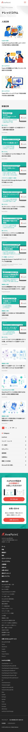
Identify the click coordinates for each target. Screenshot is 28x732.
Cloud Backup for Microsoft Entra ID (10, 677)
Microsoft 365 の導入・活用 (8, 584)
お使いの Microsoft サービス (9, 639)
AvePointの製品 (6, 660)
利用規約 (4, 723)
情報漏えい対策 (5, 618)
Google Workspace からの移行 (8, 591)
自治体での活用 (5, 630)
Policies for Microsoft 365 (7, 689)
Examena (4, 706)
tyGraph (3, 699)
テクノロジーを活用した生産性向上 (9, 623)
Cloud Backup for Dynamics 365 (9, 675)
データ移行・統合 (5, 596)
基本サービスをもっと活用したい (9, 625)
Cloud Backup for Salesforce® (8, 670)
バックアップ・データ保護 (7, 613)
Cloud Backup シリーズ (7, 663)
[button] (25, 2)
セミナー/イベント (6, 558)
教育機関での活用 (5, 632)
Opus (3, 692)
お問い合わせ (5, 570)
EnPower (4, 697)
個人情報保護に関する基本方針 (16, 720)
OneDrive (4, 651)
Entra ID (3, 656)
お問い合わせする (14, 520)
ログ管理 (4, 615)
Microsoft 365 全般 (6, 642)
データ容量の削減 (5, 606)
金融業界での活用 (5, 635)
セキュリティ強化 (5, 611)
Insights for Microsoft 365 (7, 687)
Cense (3, 701)
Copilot (3, 649)
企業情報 (4, 564)
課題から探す (5, 581)
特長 (3, 549)
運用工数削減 (5, 603)
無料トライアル (6, 576)
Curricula (4, 704)
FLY (2, 680)
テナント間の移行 (5, 587)
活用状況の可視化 (5, 601)
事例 (3, 555)
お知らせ (4, 567)
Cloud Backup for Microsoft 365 (9, 665)
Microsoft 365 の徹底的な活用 (8, 620)
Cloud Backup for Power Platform (9, 673)
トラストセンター (11, 723)
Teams (3, 644)
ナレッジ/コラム (6, 561)
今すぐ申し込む (14, 499)
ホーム (3, 546)
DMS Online (4, 709)
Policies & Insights (6, 685)
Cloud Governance (6, 682)
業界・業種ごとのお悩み (7, 627)
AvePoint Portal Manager (7, 711)
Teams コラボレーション (7, 608)
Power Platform (5, 654)
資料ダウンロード (6, 573)
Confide (3, 694)
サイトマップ (5, 720)
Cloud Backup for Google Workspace (10, 668)
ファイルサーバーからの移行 (8, 594)
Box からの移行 (5, 589)
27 (10, 427)
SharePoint (4, 646)
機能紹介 (4, 552)
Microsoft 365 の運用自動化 (8, 599)
